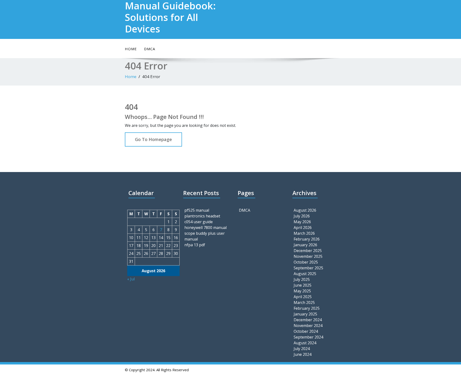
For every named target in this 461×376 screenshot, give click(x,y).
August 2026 (305, 210)
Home (131, 48)
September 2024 (308, 337)
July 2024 (302, 348)
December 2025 (308, 250)
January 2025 (305, 314)
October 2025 (306, 262)
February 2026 (307, 239)
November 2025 (308, 256)
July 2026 (302, 216)
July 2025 (302, 279)
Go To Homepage (153, 139)
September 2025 (308, 268)
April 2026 (303, 227)
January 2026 (305, 244)
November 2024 (308, 325)
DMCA (149, 48)
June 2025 (302, 285)
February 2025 (307, 308)
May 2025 (302, 291)
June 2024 (302, 354)
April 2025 (303, 296)
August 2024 (305, 342)
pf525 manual (196, 210)
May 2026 (302, 221)
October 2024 (306, 331)
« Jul (131, 279)
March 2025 (304, 302)
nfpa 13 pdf (194, 244)
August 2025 (305, 273)
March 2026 (304, 233)
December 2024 (308, 319)
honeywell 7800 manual (205, 227)
